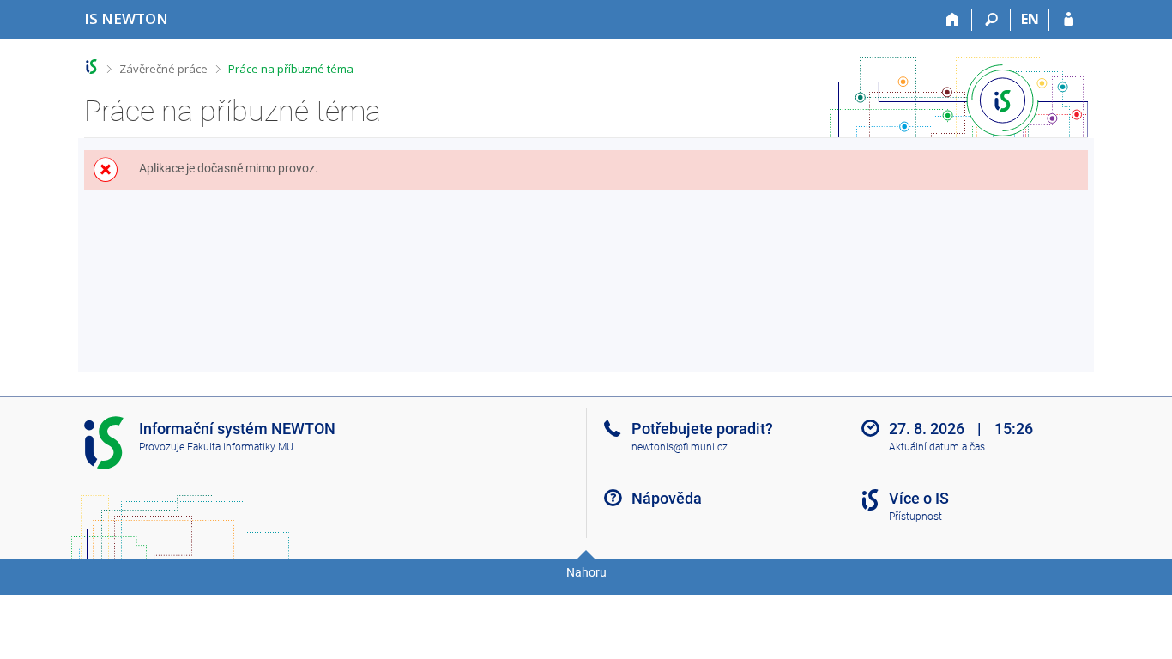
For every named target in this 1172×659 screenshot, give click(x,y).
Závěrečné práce (163, 68)
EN (1030, 18)
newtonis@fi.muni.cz (679, 447)
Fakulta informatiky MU (240, 447)
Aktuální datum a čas (937, 447)
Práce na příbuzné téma (290, 68)
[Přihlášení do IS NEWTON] (1068, 20)
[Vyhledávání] (991, 20)
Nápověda (666, 498)
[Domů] (952, 20)
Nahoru (586, 572)
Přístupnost (915, 517)
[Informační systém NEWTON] (91, 66)
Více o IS (919, 498)
